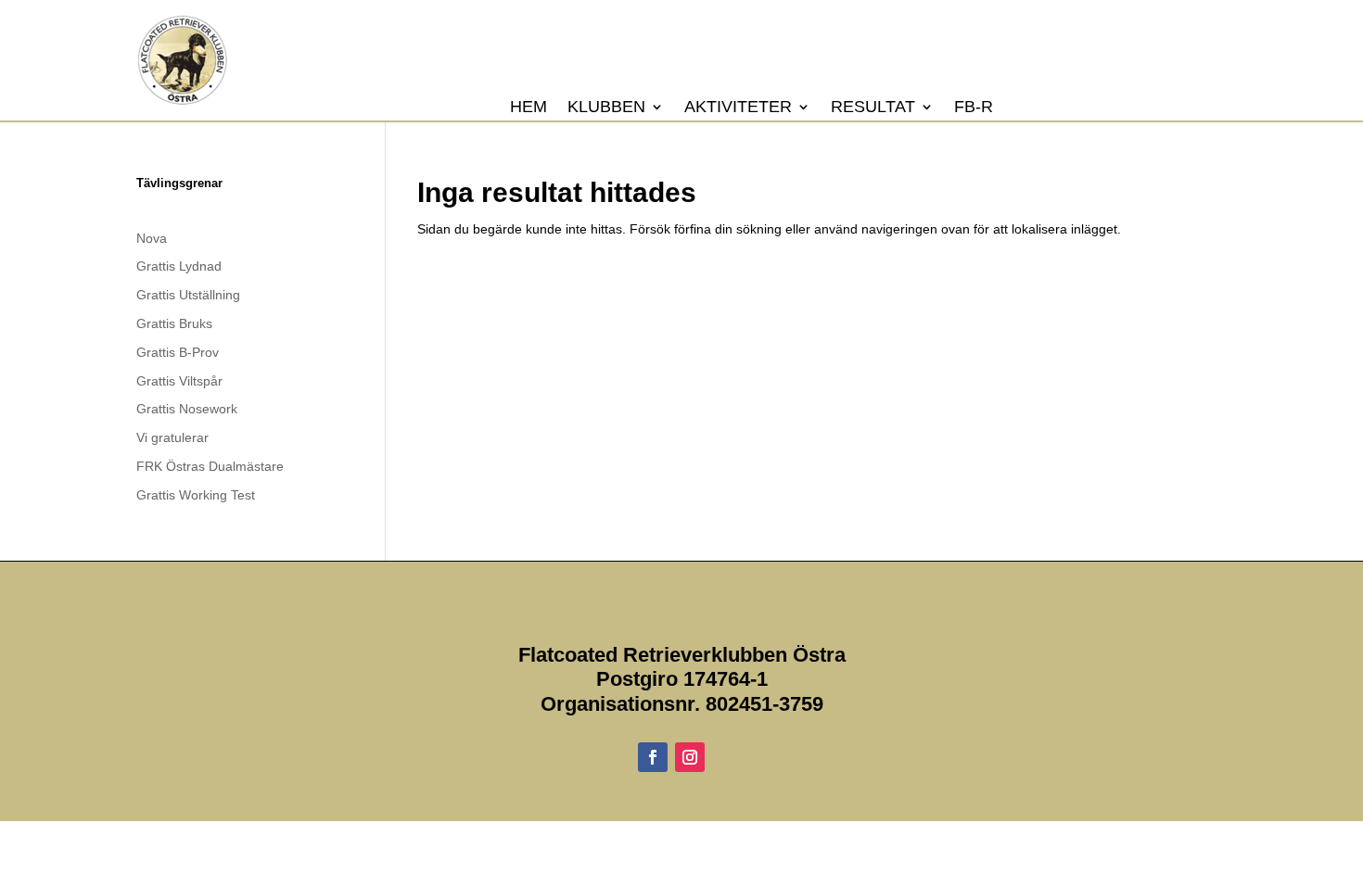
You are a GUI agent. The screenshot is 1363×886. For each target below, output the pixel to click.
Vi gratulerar (172, 437)
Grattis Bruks (174, 323)
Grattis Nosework (186, 408)
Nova (151, 238)
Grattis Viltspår (179, 380)
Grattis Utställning (188, 294)
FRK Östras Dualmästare (210, 466)
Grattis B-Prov (177, 352)
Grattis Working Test (195, 494)
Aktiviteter (738, 108)
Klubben (606, 108)
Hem (528, 108)
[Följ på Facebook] (653, 757)
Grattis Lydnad (179, 266)
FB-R (973, 108)
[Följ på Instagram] (690, 757)
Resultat (873, 108)
